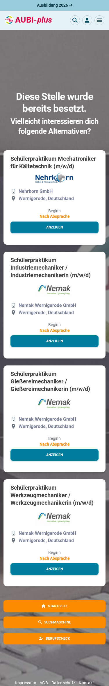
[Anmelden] (87, 20)
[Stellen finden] (75, 20)
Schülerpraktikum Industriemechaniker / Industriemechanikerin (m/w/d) (50, 268)
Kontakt (86, 682)
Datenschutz (63, 682)
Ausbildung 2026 (53, 5)
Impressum (25, 682)
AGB (44, 682)
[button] (99, 20)
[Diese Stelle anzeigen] (54, 178)
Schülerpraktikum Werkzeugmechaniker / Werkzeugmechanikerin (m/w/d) (52, 495)
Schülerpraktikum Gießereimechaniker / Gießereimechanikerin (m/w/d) (50, 381)
